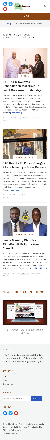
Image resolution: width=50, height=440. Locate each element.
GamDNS (14, 434)
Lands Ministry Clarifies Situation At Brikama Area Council (21, 244)
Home (5, 376)
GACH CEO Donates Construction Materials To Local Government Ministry (22, 86)
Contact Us (8, 384)
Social (25, 76)
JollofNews (25, 118)
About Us (7, 380)
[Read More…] (16, 113)
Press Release (24, 157)
